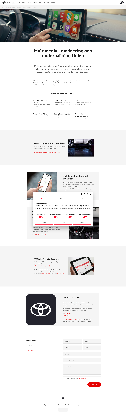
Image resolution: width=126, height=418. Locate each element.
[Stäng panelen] (90, 194)
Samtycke (60, 405)
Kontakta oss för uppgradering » (40, 234)
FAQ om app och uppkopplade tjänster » (44, 266)
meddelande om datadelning (73, 319)
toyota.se (75, 302)
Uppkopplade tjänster (10, 7)
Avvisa (44, 222)
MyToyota (53, 405)
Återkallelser (68, 405)
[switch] (55, 217)
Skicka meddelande (94, 384)
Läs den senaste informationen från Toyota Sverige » (47, 152)
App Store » (67, 315)
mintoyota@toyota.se (46, 273)
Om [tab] (82, 198)
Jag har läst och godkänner (76, 378)
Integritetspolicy (82, 378)
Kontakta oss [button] (63, 410)
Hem (3, 7)
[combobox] (82, 354)
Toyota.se (46, 405)
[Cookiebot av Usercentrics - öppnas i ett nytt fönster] (82, 194)
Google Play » (67, 313)
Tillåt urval (63, 222)
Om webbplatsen (78, 405)
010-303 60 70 (60, 273)
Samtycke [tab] (43, 198)
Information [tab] (63, 198)
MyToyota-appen (30, 350)
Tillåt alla (82, 222)
